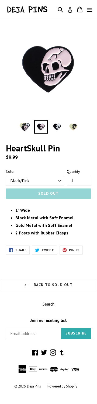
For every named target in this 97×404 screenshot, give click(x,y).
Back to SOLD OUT (52, 284)
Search (48, 304)
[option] (25, 127)
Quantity (73, 171)
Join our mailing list (48, 320)
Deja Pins (34, 386)
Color (10, 171)
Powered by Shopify (62, 386)
